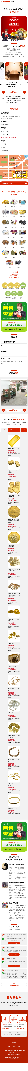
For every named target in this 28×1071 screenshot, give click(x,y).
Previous (3, 92)
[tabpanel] (14, 75)
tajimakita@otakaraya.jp (8, 137)
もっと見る (14, 943)
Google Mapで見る (7, 183)
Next (24, 92)
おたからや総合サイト (14, 1047)
